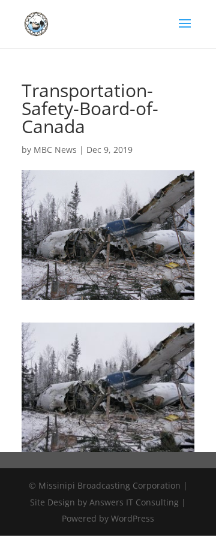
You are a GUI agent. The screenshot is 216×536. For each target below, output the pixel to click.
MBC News (55, 149)
